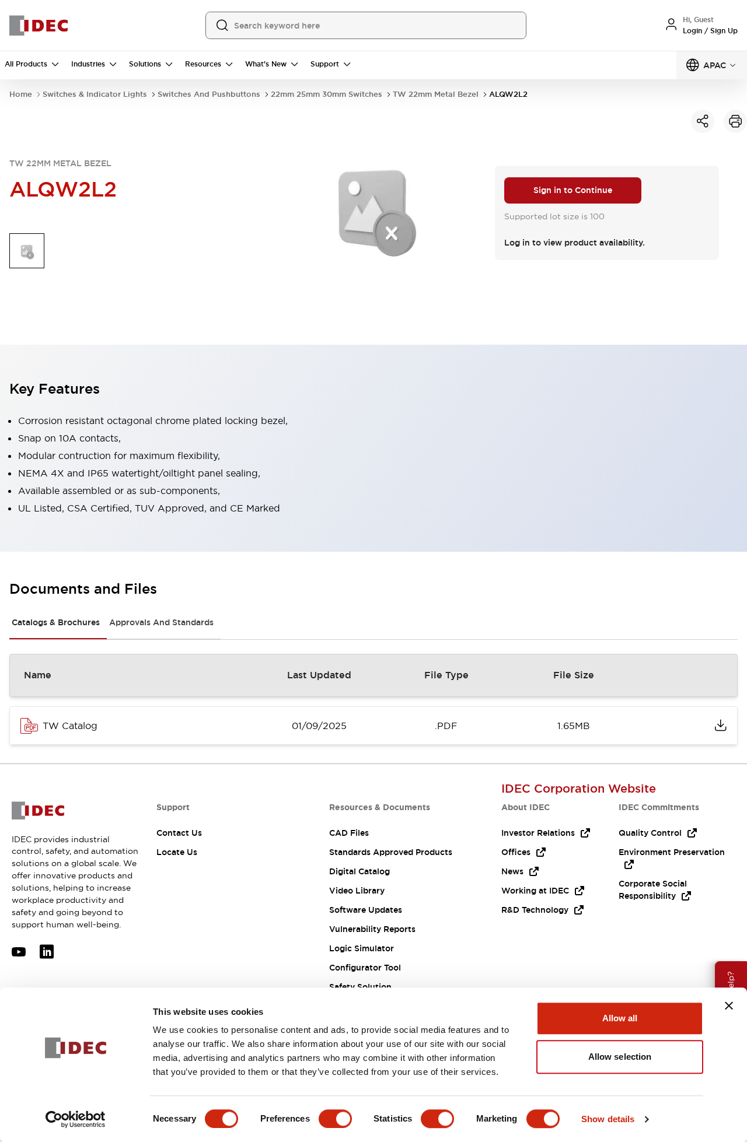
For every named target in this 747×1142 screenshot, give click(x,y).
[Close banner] (729, 1005)
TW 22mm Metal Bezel (436, 94)
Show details (607, 1119)
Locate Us (176, 852)
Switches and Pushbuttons (209, 94)
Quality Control (650, 833)
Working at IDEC (535, 890)
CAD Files (349, 833)
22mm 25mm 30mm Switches (326, 94)
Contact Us (179, 833)
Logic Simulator (361, 948)
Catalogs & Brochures (56, 622)
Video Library (357, 890)
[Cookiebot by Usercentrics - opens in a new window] (76, 1119)
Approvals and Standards (161, 622)
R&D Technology (534, 910)
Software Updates (365, 910)
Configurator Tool (365, 967)
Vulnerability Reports (372, 929)
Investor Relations (538, 833)
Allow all (620, 1018)
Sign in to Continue (572, 190)
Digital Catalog (359, 871)
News (512, 871)
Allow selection (620, 1057)
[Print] (735, 121)
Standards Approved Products (390, 852)
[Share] (702, 121)
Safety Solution (360, 987)
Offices (515, 852)
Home (20, 94)
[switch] (335, 1118)
